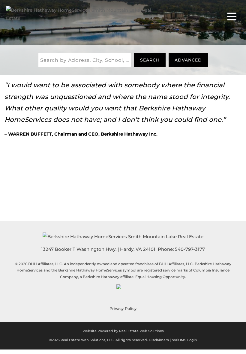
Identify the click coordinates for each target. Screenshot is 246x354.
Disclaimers (159, 340)
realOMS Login (184, 340)
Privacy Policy (123, 308)
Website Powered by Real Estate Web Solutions (123, 331)
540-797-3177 (190, 249)
